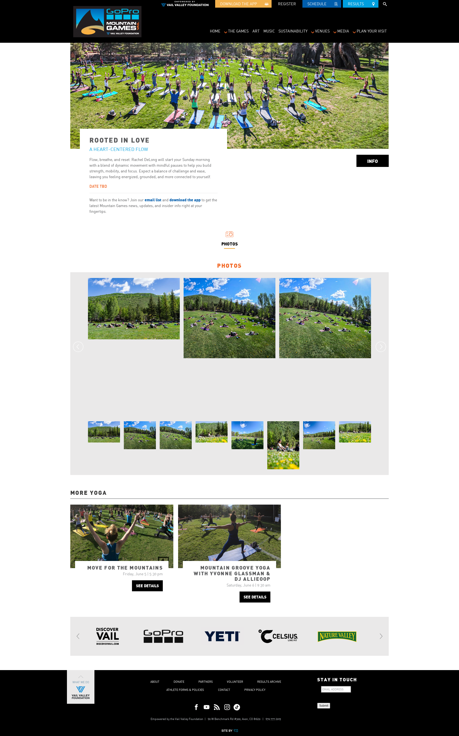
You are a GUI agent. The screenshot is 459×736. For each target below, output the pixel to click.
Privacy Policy (254, 690)
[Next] (381, 346)
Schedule (318, 3)
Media (343, 31)
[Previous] (78, 346)
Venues (322, 31)
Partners (205, 681)
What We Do (80, 682)
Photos (229, 243)
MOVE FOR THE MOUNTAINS (125, 567)
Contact (224, 690)
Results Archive (269, 681)
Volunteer (235, 681)
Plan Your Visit (372, 31)
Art (256, 31)
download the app (185, 199)
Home (215, 31)
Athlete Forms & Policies (185, 690)
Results (357, 3)
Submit (323, 705)
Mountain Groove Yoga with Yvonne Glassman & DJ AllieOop (232, 573)
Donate (179, 681)
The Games (238, 31)
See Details (147, 585)
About (154, 681)
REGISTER (287, 3)
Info (372, 161)
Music (269, 31)
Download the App (240, 3)
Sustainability (293, 31)
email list (153, 199)
